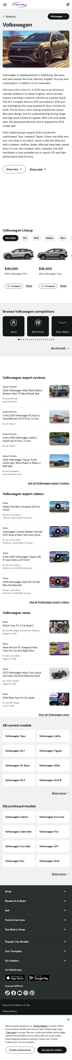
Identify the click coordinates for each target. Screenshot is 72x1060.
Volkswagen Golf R (50, 780)
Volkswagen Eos (14, 861)
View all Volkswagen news (54, 714)
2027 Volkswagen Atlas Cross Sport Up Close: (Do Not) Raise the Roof (22, 674)
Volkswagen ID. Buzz (17, 765)
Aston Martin (62, 331)
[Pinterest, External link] (32, 993)
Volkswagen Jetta (49, 736)
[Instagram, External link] (25, 993)
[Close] (68, 1019)
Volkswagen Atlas (49, 765)
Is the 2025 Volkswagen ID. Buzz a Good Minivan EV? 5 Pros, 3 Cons (21, 417)
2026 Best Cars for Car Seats (19, 697)
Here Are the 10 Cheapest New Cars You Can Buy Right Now (20, 649)
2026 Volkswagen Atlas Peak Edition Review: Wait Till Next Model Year (22, 392)
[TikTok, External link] (7, 993)
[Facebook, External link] (13, 993)
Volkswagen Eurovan (51, 817)
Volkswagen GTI (48, 846)
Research (11, 16)
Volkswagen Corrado (17, 846)
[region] (36, 1037)
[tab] (10, 238)
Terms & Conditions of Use (16, 1005)
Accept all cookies (52, 1049)
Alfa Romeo (38, 331)
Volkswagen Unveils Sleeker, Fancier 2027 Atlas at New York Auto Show (23, 533)
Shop (29, 285)
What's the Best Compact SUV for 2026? (21, 508)
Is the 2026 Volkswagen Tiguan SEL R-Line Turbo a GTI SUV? (22, 558)
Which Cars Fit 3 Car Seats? (18, 625)
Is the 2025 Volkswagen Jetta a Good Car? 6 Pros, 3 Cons (20, 439)
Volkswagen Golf (49, 861)
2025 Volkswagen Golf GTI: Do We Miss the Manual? (21, 583)
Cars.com (11, 1032)
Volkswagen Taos (15, 736)
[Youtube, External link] (19, 993)
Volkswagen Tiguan (50, 750)
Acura (14, 331)
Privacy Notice (9, 1011)
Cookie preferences (20, 1049)
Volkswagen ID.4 (15, 780)
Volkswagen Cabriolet (18, 831)
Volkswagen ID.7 (15, 750)
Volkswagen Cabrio (16, 817)
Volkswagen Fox (48, 831)
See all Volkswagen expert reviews (48, 483)
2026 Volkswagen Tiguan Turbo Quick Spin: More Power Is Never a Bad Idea (22, 463)
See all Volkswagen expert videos (49, 602)
